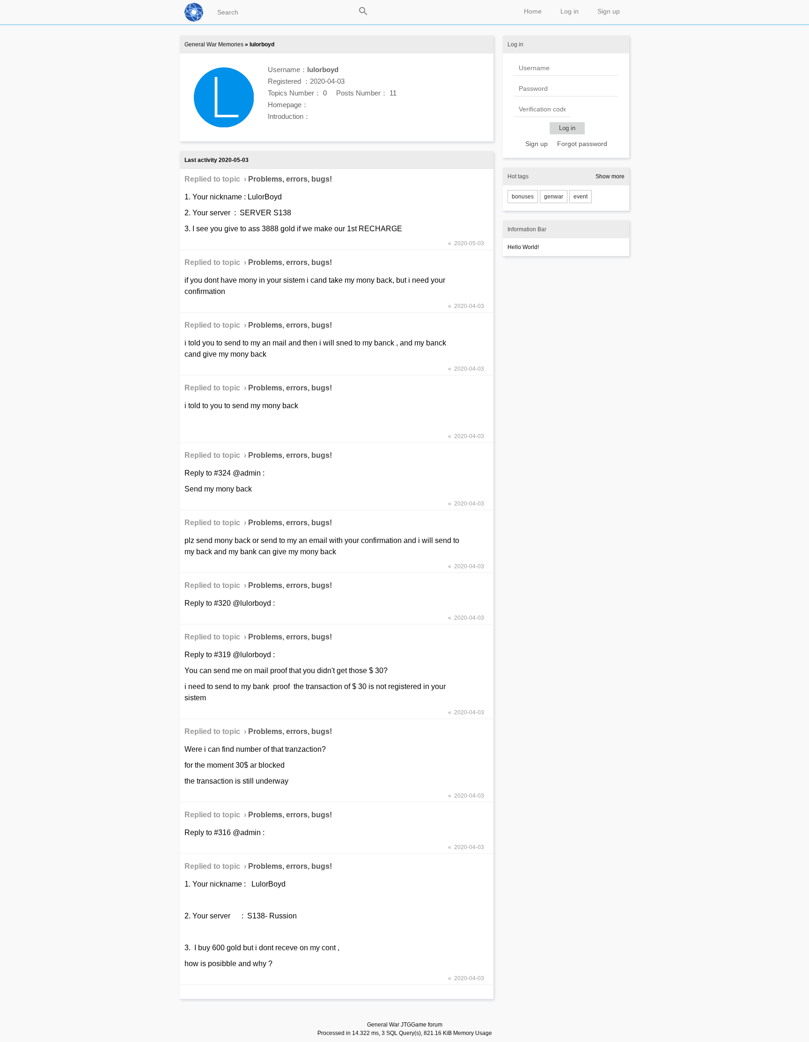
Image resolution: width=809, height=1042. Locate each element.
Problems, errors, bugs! (290, 179)
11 (393, 93)
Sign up (608, 11)
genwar (553, 196)
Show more (610, 176)
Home (533, 11)
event (581, 196)
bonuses (523, 196)
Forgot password (582, 143)
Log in (569, 11)
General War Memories (213, 44)
